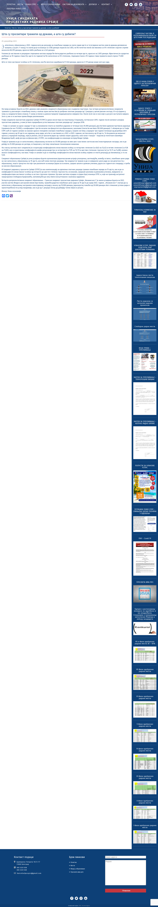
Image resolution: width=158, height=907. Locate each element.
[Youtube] (140, 4)
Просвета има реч (77, 872)
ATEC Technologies (84, 905)
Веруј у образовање (50, 4)
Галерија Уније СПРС (16, 9)
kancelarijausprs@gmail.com (29, 873)
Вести (20, 4)
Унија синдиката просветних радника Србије (32, 20)
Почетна (11, 4)
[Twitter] (131, 4)
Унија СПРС (30, 4)
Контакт (105, 4)
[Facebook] (126, 4)
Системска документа (73, 4)
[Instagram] (135, 4)
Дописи (93, 4)
